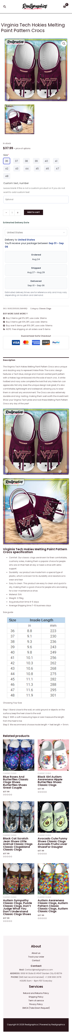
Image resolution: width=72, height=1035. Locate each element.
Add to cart (33, 212)
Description (9, 360)
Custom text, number (16, 183)
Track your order (36, 956)
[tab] (36, 360)
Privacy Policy (36, 1004)
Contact (36, 960)
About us (36, 953)
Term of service (36, 1000)
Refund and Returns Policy (36, 993)
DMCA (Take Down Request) (36, 1008)
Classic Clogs (45, 308)
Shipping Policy (36, 997)
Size (6, 155)
